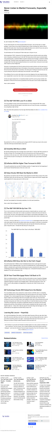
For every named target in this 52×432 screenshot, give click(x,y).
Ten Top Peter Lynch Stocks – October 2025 (6, 381)
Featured (7, 332)
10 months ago (16, 345)
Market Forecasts (16, 332)
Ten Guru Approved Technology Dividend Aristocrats (17, 366)
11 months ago (39, 345)
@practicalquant (21, 41)
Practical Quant (27, 332)
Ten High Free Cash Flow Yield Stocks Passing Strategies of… (41, 366)
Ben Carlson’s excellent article (25, 220)
